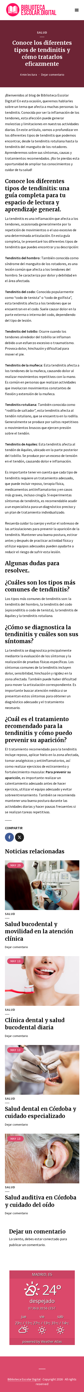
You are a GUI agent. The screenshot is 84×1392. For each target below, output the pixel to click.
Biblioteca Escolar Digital (24, 1379)
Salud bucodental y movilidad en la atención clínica (39, 931)
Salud (42, 32)
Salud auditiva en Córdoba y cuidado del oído (40, 1201)
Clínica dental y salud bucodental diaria (35, 1024)
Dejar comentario (52, 75)
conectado (51, 1239)
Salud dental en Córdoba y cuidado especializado (40, 1112)
